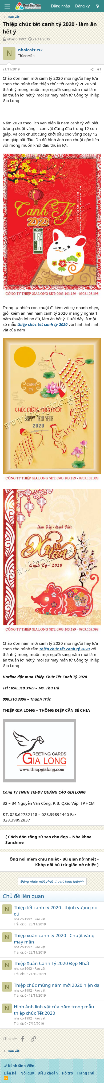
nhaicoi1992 (16, 39)
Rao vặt (39, 919)
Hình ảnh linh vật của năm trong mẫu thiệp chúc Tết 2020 (54, 1010)
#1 (99, 69)
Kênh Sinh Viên (20, 1065)
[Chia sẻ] (92, 69)
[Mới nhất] (98, 6)
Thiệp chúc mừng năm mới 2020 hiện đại (57, 985)
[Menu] (7, 6)
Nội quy (27, 1073)
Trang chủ (85, 1073)
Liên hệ (10, 1073)
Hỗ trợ (67, 1073)
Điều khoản (48, 1073)
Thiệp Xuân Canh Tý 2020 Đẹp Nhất (51, 963)
